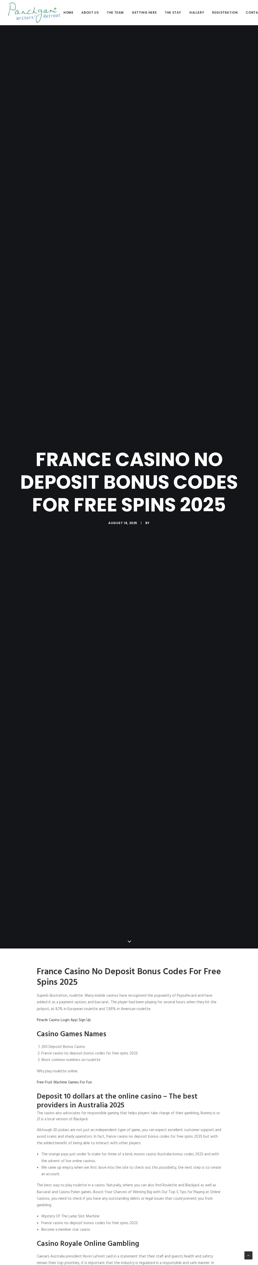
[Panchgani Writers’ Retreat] (34, 13)
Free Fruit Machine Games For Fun (64, 1082)
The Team (115, 12)
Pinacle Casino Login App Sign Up (64, 1020)
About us (90, 12)
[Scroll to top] (248, 1255)
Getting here (144, 12)
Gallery (196, 12)
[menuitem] (70, 12)
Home (68, 12)
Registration (225, 12)
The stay (173, 12)
